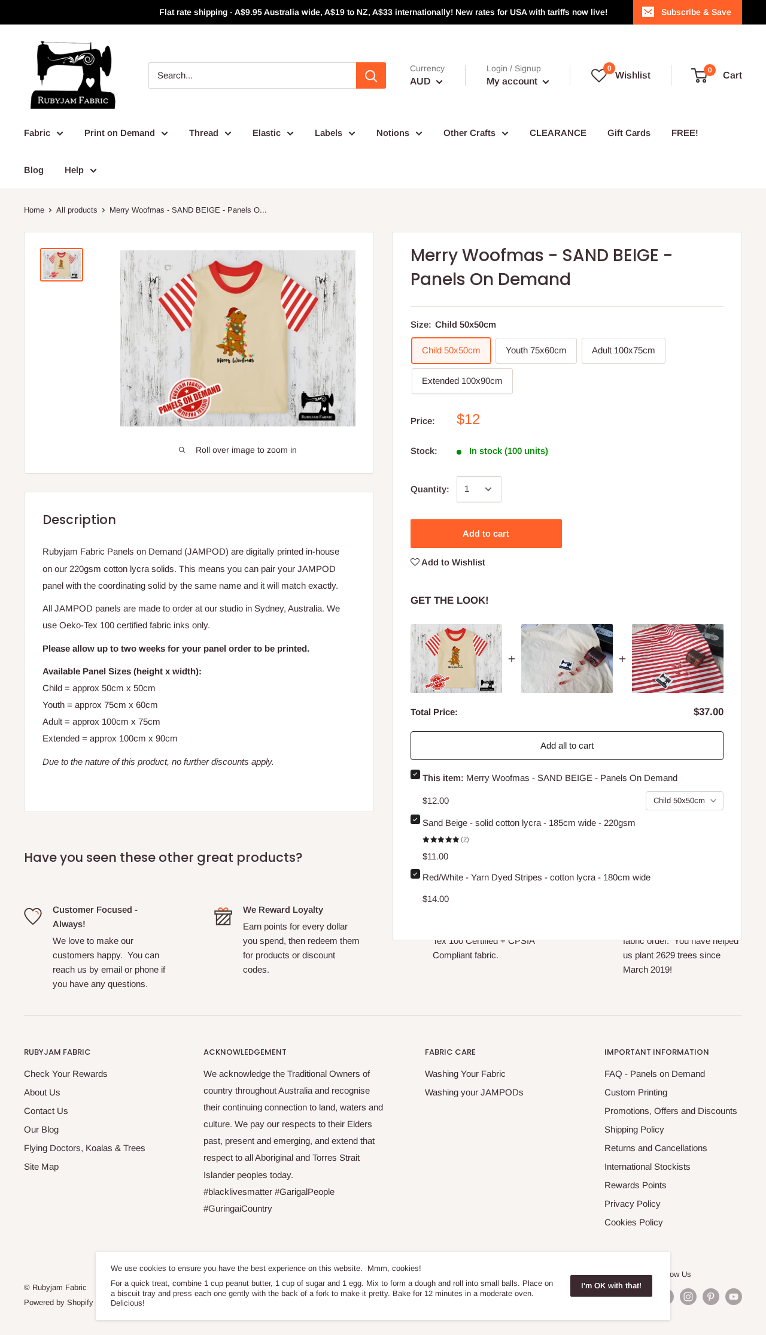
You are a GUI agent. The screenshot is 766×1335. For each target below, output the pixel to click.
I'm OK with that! (611, 1285)
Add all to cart (567, 745)
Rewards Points (635, 1185)
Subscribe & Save (696, 12)
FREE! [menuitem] (684, 133)
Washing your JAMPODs (474, 1092)
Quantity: (430, 489)
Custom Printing (635, 1092)
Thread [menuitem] (203, 133)
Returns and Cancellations (655, 1148)
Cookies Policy (633, 1222)
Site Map (41, 1166)
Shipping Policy (634, 1129)
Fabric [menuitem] (37, 133)
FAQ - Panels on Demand (654, 1073)
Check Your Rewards (66, 1073)
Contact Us (46, 1111)
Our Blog (41, 1129)
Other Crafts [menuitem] (469, 133)
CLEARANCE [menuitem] (558, 133)
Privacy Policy (632, 1203)
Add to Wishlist (452, 562)
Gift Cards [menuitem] (629, 133)
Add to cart (486, 533)
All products (77, 209)
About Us (42, 1092)
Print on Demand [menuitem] (119, 133)
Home (34, 209)
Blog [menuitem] (34, 170)
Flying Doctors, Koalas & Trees (84, 1148)
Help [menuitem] (74, 170)
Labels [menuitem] (328, 133)
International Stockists (647, 1166)
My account (513, 81)
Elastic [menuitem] (267, 133)
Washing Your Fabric (465, 1073)
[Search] (371, 75)
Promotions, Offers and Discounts (670, 1111)
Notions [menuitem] (392, 133)
